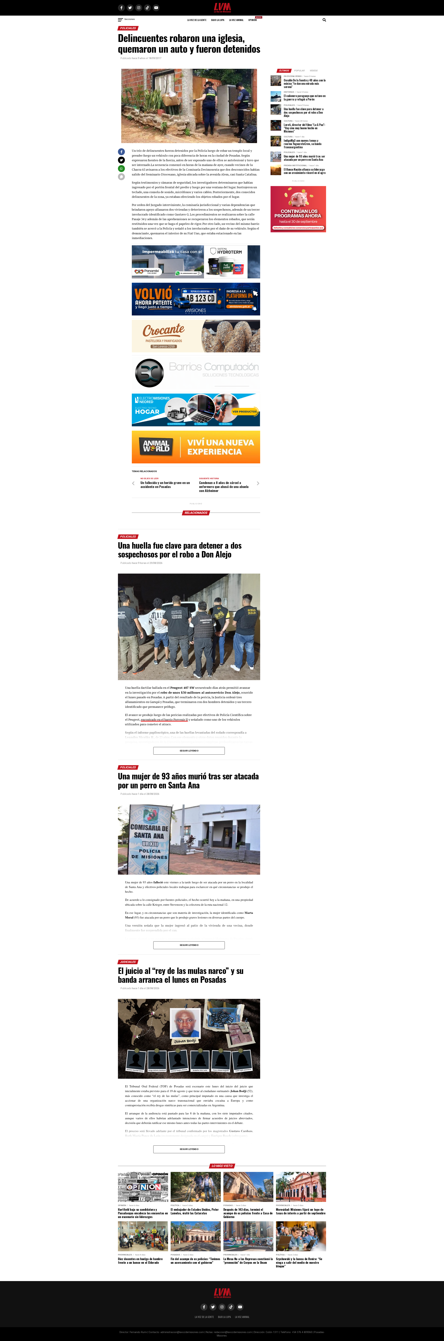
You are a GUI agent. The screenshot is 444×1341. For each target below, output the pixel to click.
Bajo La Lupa (217, 20)
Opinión (253, 19)
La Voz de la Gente (196, 20)
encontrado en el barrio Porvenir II (164, 720)
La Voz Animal (236, 20)
